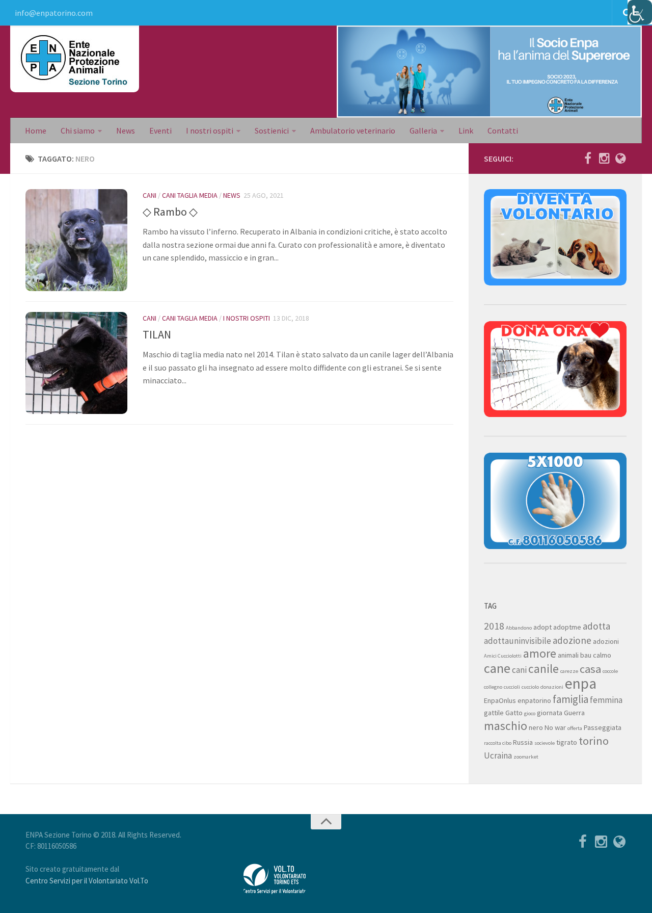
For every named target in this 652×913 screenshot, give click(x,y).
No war (555, 727)
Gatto (514, 712)
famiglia (570, 699)
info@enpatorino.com (54, 13)
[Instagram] (604, 158)
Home (35, 130)
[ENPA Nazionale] (620, 158)
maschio (505, 725)
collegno (493, 687)
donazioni (551, 687)
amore (539, 653)
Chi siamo (78, 130)
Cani (149, 195)
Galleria (423, 130)
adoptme (567, 627)
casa (590, 669)
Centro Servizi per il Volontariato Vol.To (86, 880)
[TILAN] (76, 363)
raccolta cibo (497, 743)
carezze (569, 671)
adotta (596, 626)
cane (497, 668)
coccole (610, 671)
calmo (602, 655)
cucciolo (530, 687)
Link (465, 130)
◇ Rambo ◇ (170, 211)
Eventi (160, 130)
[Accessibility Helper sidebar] (640, 12)
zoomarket (525, 756)
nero (536, 727)
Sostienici (272, 130)
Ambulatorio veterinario (352, 130)
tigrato (566, 742)
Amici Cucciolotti (503, 656)
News (125, 130)
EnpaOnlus (500, 700)
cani (519, 669)
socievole (544, 743)
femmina (606, 700)
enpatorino (534, 700)
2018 (494, 626)
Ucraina (498, 755)
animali (568, 655)
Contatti (502, 130)
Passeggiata (602, 727)
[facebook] (588, 158)
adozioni (606, 641)
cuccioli (512, 687)
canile (543, 668)
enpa (580, 683)
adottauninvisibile (517, 640)
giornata (549, 712)
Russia (523, 742)
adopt (542, 627)
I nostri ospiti (209, 130)
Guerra (574, 712)
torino (594, 741)
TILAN (157, 334)
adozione (572, 640)
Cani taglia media (190, 195)
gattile (494, 712)
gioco (529, 713)
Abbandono (519, 627)
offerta (574, 728)
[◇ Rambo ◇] (76, 240)
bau (585, 655)
